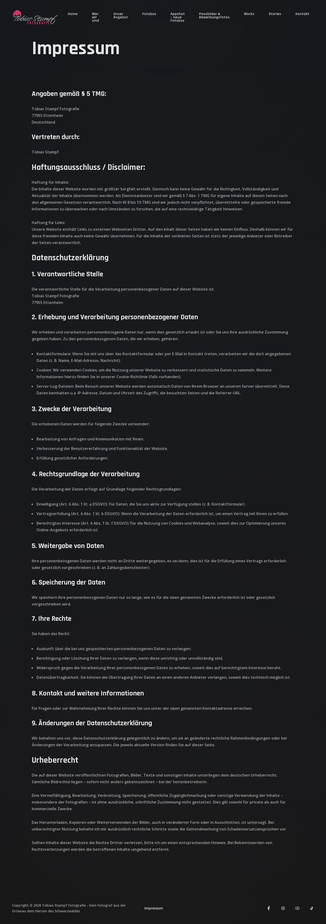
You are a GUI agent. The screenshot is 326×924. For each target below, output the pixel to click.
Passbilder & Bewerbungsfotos (214, 15)
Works (249, 13)
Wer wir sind (95, 17)
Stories (275, 13)
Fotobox (149, 13)
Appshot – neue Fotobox (177, 17)
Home (73, 13)
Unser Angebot (120, 15)
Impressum (153, 908)
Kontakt (302, 13)
